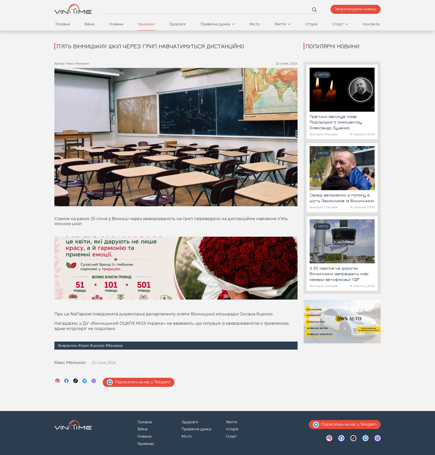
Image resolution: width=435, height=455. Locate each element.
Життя (280, 24)
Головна (62, 24)
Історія (311, 24)
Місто (254, 24)
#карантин (67, 345)
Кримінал (146, 24)
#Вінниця (114, 345)
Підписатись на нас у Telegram (142, 382)
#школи (97, 345)
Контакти (371, 24)
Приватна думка (215, 24)
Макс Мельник (70, 362)
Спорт (337, 24)
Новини (116, 24)
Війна (89, 24)
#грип (83, 345)
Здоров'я (177, 24)
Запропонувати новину (356, 9)
